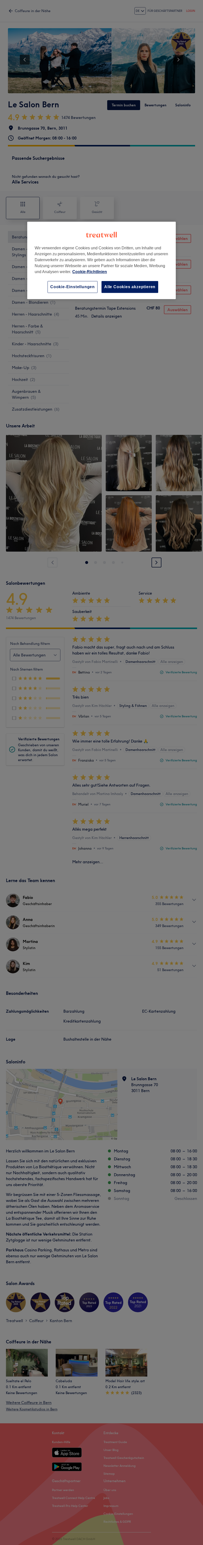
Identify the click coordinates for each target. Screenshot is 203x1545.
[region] (101, 260)
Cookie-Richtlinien (89, 272)
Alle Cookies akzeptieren (129, 287)
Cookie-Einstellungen (72, 287)
